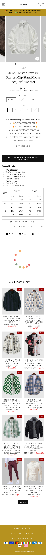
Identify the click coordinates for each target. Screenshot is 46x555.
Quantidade (23, 146)
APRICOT (22, 99)
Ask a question (23, 226)
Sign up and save (22, 539)
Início (23, 68)
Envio (10, 91)
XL (28, 110)
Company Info (22, 528)
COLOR (23, 96)
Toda (23, 502)
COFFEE (34, 99)
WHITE (11, 99)
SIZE (23, 106)
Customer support (22, 533)
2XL (35, 110)
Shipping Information (23, 222)
